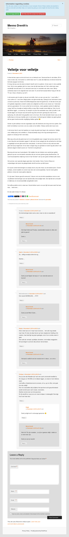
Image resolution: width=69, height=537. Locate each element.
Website (13, 509)
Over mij (23, 54)
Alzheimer (22, 199)
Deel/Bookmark (34, 196)
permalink (48, 199)
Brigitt (20, 328)
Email (13, 500)
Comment (14, 466)
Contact (46, 54)
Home (9, 54)
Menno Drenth (34, 199)
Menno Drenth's (18, 25)
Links (29, 54)
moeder (27, 199)
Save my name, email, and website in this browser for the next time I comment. (31, 514)
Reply (22, 217)
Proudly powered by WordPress (39, 531)
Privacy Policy (37, 54)
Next (59, 60)
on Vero (16, 54)
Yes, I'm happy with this (13, 14)
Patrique (21, 374)
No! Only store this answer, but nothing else (33, 14)
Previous (10, 60)
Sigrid (20, 252)
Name (13, 491)
